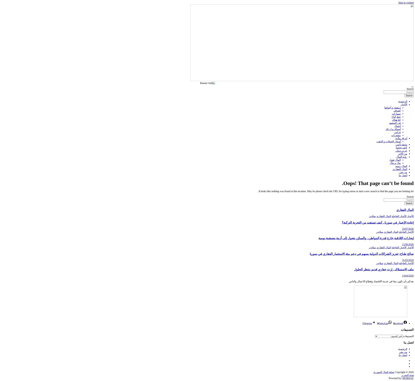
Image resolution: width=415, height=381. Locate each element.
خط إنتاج (396, 116)
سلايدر (372, 216)
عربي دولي (401, 150)
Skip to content (406, 2)
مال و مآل (395, 163)
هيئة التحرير (407, 375)
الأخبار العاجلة (399, 216)
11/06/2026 (408, 244)
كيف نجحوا (401, 147)
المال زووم (401, 166)
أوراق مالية (401, 138)
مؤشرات (396, 135)
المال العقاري (400, 169)
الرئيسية (402, 101)
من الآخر (402, 153)
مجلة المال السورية (384, 372)
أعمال (397, 126)
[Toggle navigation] (412, 86)
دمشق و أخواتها (392, 107)
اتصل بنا (403, 175)
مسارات (396, 113)
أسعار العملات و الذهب (388, 141)
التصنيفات (408, 336)
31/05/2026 (408, 260)
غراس (397, 132)
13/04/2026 (408, 275)
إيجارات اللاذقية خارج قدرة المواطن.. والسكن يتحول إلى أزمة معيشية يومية (366, 238)
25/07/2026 (408, 228)
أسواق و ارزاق (393, 129)
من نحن (403, 172)
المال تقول (395, 160)
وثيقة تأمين (401, 144)
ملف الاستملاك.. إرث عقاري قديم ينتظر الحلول (384, 269)
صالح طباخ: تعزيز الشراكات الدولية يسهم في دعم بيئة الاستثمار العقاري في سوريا (362, 254)
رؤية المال (401, 156)
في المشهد (395, 123)
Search (410, 89)
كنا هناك (396, 120)
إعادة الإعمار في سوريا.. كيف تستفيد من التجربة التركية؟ (378, 222)
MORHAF (408, 378)
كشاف (397, 110)
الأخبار (404, 104)
